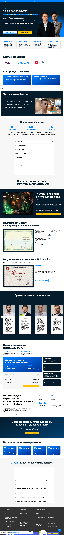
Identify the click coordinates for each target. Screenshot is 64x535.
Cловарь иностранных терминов (9, 521)
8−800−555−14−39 (54, 375)
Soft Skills (49, 513)
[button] (25, 32)
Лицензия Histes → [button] (39, 265)
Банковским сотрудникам (51, 514)
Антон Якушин (53, 318)
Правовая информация (8, 518)
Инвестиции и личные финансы (40, 517)
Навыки (49, 518)
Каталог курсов (47, 1)
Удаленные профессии (51, 517)
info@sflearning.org (8, 524)
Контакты (6, 513)
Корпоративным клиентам (27, 1)
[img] (8, 1)
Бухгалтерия (38, 514)
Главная (4, 3)
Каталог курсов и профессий (11, 3)
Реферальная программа (23, 513)
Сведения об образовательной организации (11, 517)
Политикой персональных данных (15, 532)
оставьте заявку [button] (55, 376)
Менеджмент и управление (40, 518)
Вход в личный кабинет (54, 1)
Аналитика (37, 513)
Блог (5, 514)
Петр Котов (4, 318)
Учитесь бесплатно (35, 1)
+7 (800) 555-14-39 (8, 522)
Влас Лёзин (20, 318)
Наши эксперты (7, 516)
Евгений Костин (37, 318)
